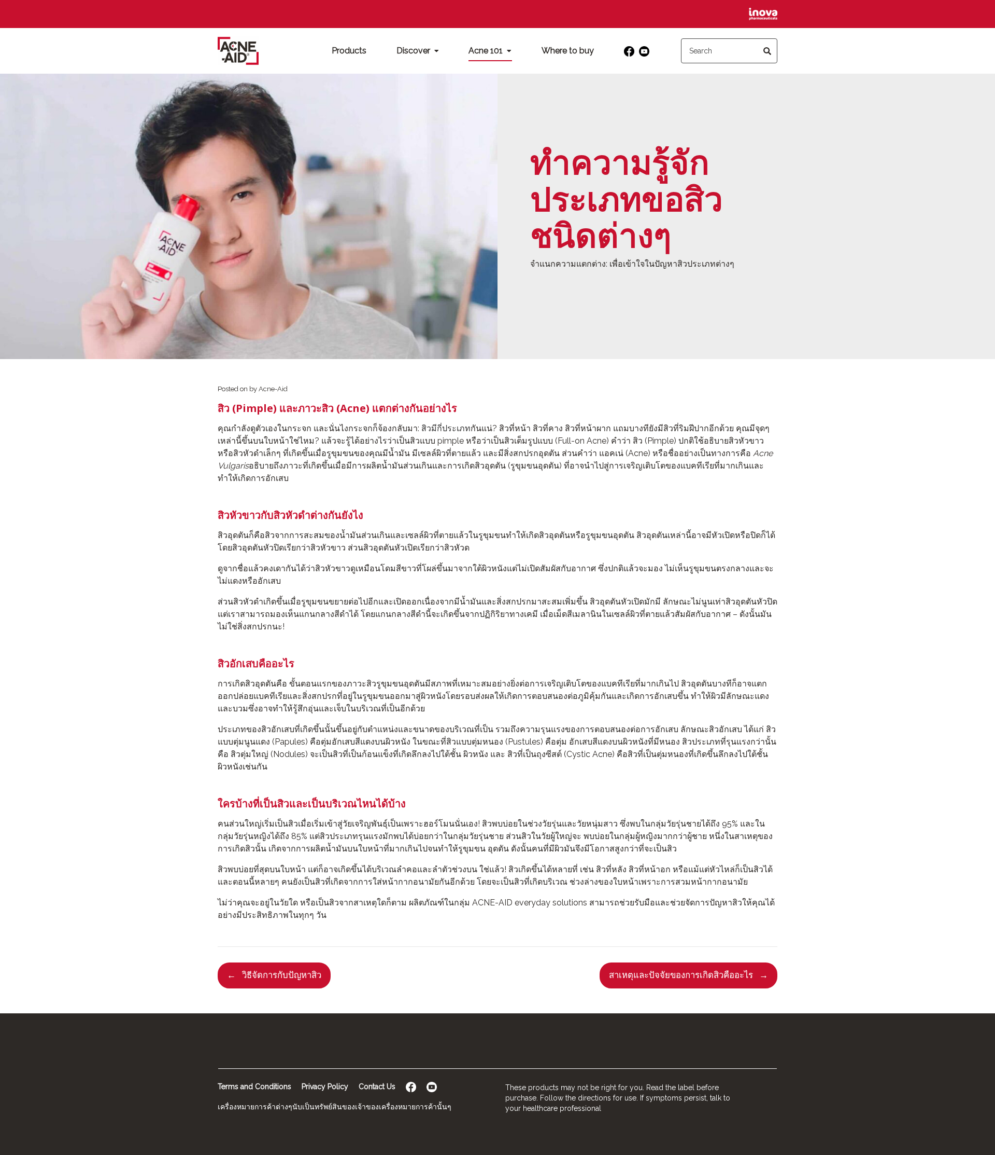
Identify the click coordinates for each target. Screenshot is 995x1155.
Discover (414, 51)
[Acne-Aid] (238, 50)
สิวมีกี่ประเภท (446, 428)
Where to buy (568, 51)
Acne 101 (486, 51)
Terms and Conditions (254, 1086)
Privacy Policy (325, 1086)
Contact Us (377, 1086)
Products (349, 51)
